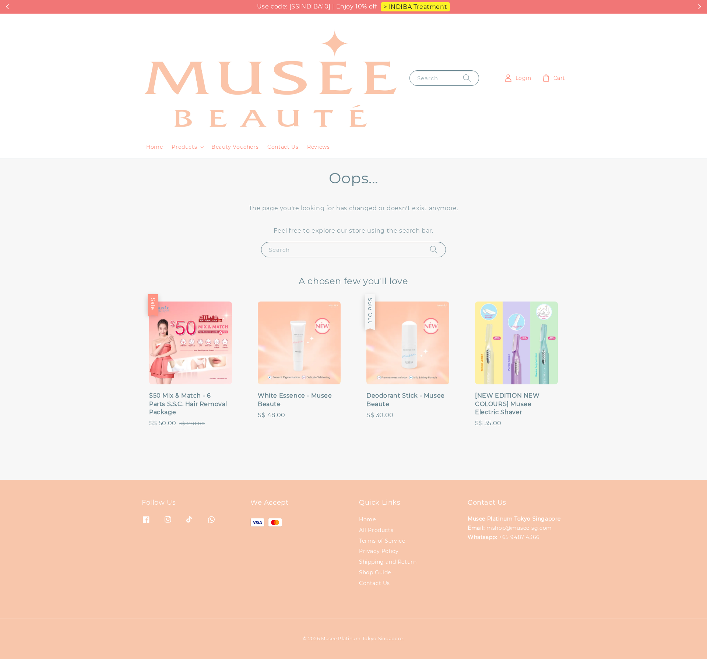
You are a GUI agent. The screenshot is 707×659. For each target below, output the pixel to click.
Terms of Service (382, 541)
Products (184, 147)
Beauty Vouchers (234, 147)
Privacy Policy (378, 551)
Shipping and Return (387, 561)
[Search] (467, 78)
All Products (376, 530)
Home (154, 147)
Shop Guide (375, 572)
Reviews (318, 147)
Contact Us (282, 147)
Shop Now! (362, 6)
